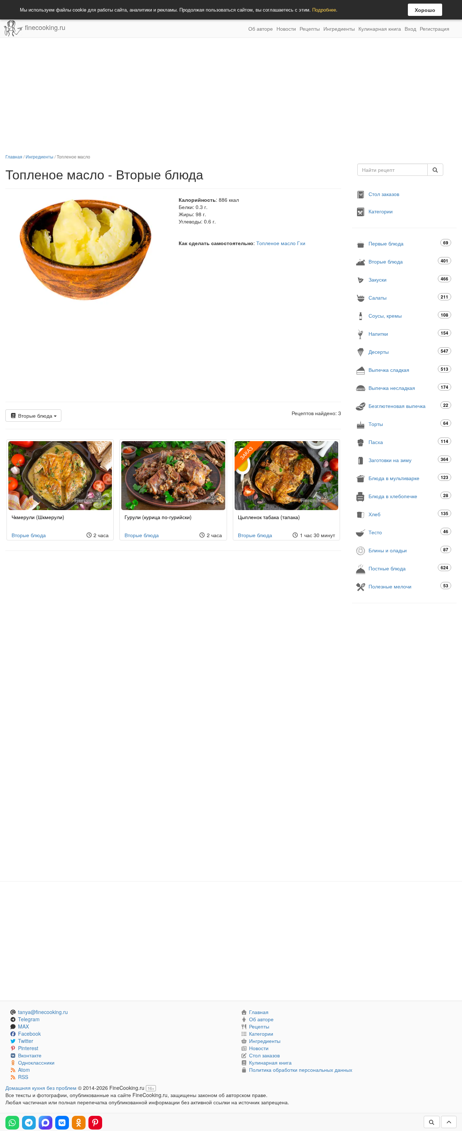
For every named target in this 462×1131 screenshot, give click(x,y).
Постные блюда (408, 568)
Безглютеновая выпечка (408, 405)
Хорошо (425, 9)
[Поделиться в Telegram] (29, 1123)
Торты (408, 423)
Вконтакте (30, 1055)
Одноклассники (36, 1062)
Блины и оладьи (408, 550)
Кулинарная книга (379, 28)
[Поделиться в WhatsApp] (12, 1123)
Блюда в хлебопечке (408, 496)
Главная (13, 156)
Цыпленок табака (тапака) (269, 517)
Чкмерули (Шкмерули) (38, 517)
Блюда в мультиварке (408, 478)
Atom (24, 1069)
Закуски (408, 279)
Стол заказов (384, 193)
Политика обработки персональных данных (300, 1069)
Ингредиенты (339, 28)
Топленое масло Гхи (280, 243)
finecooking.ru (44, 27)
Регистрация (434, 28)
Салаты (408, 297)
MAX (23, 1026)
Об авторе (260, 28)
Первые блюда (408, 243)
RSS (23, 1076)
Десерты (408, 351)
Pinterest (28, 1048)
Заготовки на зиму (408, 460)
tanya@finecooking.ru (43, 1011)
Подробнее (324, 9)
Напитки (408, 333)
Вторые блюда (35, 415)
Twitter (25, 1040)
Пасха (408, 441)
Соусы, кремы (408, 315)
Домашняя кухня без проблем (41, 1087)
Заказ (246, 452)
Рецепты (310, 28)
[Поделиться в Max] (45, 1123)
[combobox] (392, 170)
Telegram (29, 1019)
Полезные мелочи (408, 586)
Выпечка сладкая (408, 369)
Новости (286, 28)
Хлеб (408, 514)
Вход (410, 28)
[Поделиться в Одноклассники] (79, 1123)
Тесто (408, 532)
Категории (381, 211)
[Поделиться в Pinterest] (95, 1123)
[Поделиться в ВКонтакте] (62, 1123)
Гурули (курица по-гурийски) (158, 517)
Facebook (29, 1033)
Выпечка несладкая (408, 387)
